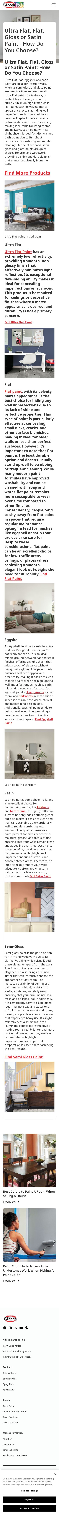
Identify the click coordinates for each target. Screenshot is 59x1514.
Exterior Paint (9, 1378)
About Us (7, 1438)
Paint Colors (9, 1406)
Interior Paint (9, 1373)
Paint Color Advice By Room (17, 1351)
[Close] (55, 1474)
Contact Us (8, 1444)
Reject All (29, 1499)
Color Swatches (10, 1417)
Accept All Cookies (29, 1508)
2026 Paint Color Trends (15, 1411)
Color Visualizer (10, 1422)
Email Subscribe (10, 1449)
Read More (9, 1201)
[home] (13, 4)
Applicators (8, 1389)
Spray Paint (8, 1384)
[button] (53, 5)
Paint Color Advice (12, 1345)
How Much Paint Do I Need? (17, 1356)
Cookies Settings (29, 1490)
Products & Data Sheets (15, 1455)
